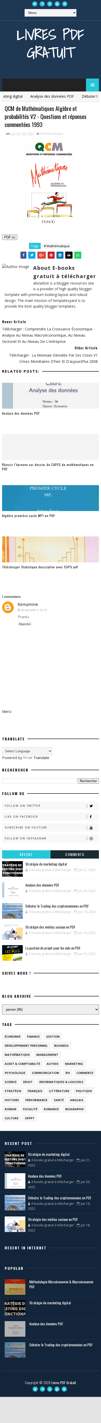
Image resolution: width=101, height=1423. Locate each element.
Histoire (12, 1100)
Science (11, 1082)
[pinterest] (64, 3)
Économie (12, 1036)
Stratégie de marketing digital (46, 864)
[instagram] (49, 3)
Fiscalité (30, 1109)
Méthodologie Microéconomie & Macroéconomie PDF (61, 1284)
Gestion (53, 1036)
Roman (10, 1109)
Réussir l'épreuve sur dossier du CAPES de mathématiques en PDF (48, 466)
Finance (33, 1036)
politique (84, 1091)
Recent (26, 854)
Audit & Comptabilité (22, 1064)
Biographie (74, 1109)
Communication (45, 1073)
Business (61, 1045)
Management (47, 1055)
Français (35, 1091)
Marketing (74, 1064)
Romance (51, 1109)
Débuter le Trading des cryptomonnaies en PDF (57, 906)
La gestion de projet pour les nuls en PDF (53, 948)
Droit (28, 1082)
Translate (41, 757)
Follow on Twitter (23, 806)
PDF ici (9, 237)
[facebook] (42, 3)
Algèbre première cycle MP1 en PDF (28, 515)
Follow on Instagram (25, 838)
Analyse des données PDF (44, 96)
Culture (11, 1118)
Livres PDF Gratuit (50, 43)
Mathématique (51, 133)
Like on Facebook (21, 816)
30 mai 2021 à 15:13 (34, 610)
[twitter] (34, 3)
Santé (59, 1100)
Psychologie (15, 1073)
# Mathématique (57, 246)
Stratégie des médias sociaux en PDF (50, 927)
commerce (84, 1073)
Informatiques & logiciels (61, 1082)
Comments (74, 854)
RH (68, 1073)
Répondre (25, 624)
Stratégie (13, 1091)
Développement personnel (26, 1045)
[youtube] (57, 3)
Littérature (59, 1091)
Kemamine (28, 604)
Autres (53, 1064)
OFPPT (29, 1118)
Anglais (76, 1100)
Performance (36, 1100)
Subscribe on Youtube (26, 827)
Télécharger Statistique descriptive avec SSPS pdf (40, 567)
